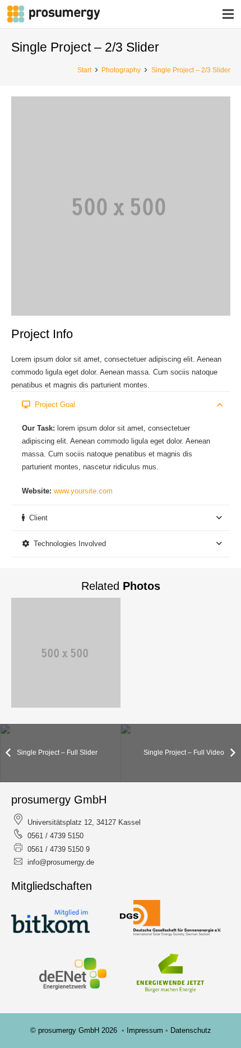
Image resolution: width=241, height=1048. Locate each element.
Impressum (146, 1030)
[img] (66, 653)
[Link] (53, 14)
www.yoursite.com (83, 491)
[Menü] (228, 14)
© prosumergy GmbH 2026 (74, 1030)
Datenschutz (190, 1030)
